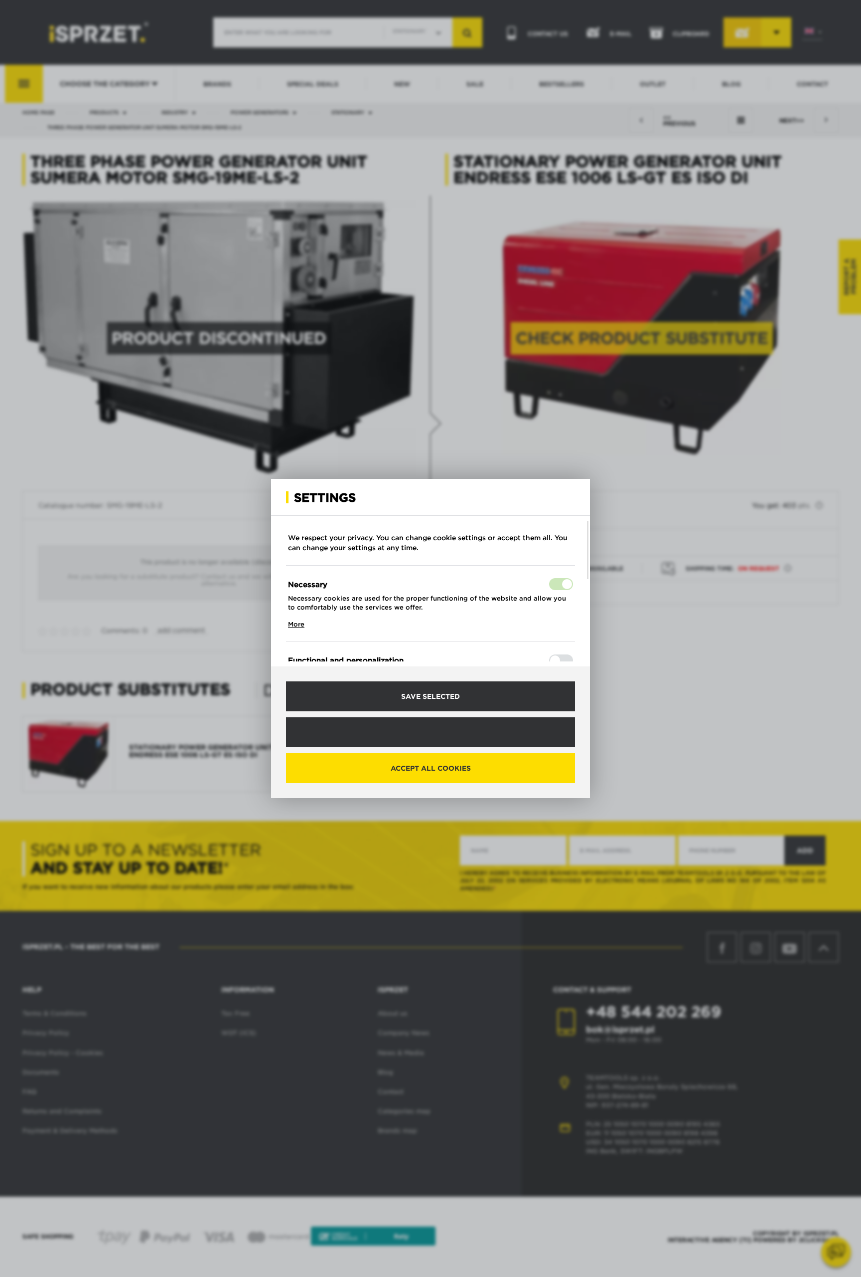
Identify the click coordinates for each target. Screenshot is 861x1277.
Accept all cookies (431, 768)
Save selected (430, 696)
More (296, 624)
